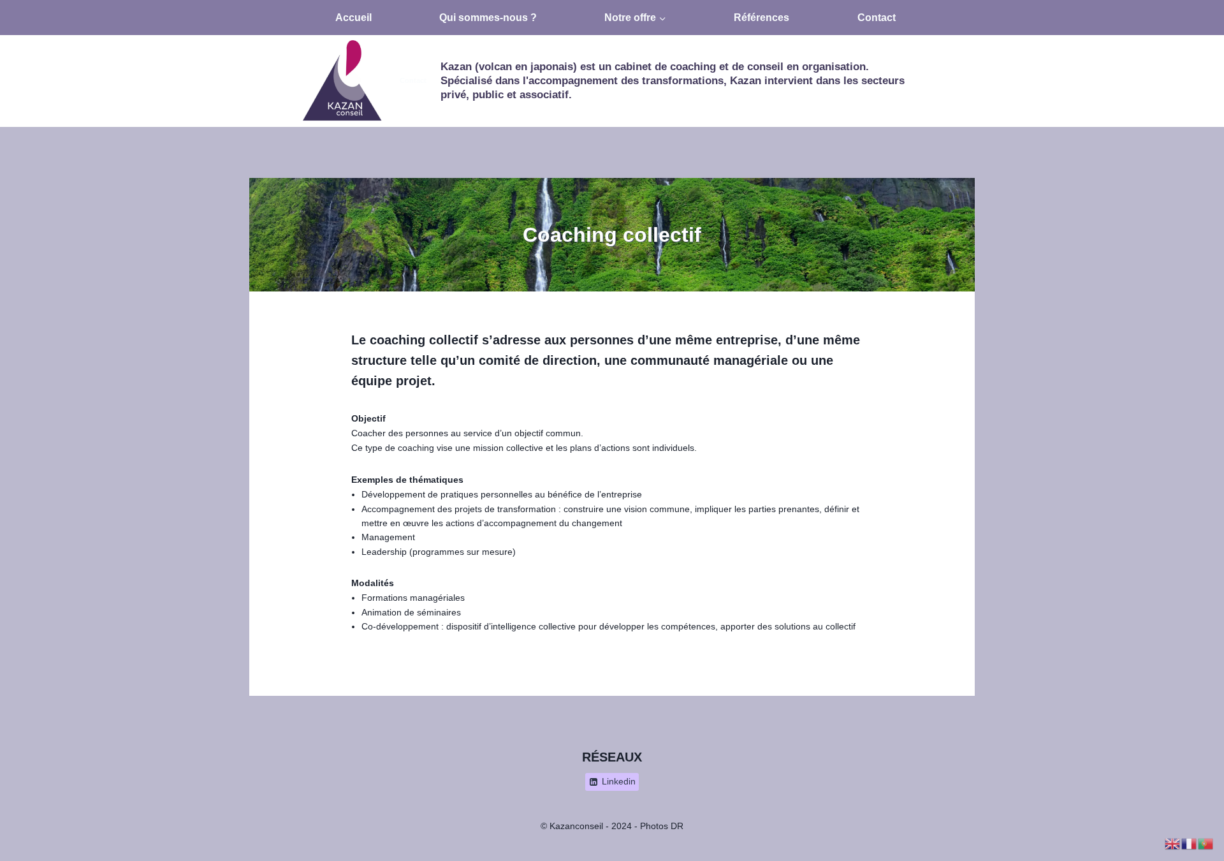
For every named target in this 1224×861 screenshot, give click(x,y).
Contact (876, 17)
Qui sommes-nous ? (488, 17)
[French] (1189, 843)
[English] (1173, 843)
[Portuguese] (1206, 843)
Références (761, 17)
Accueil (353, 17)
